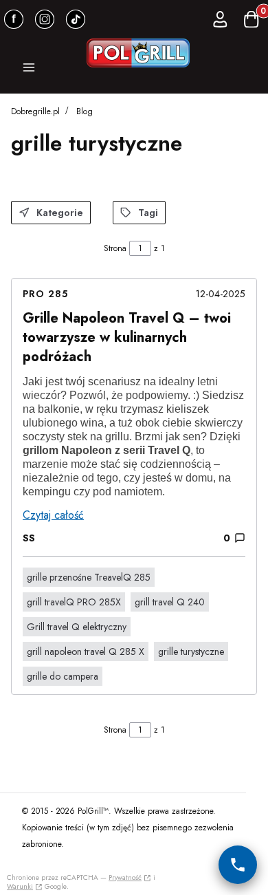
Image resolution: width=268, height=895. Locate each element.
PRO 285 (45, 294)
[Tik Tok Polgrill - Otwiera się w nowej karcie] (75, 19)
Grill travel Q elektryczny (76, 627)
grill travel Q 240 (170, 602)
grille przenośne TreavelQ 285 (88, 577)
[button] (29, 69)
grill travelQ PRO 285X (74, 602)
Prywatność (125, 877)
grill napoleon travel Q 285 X (85, 651)
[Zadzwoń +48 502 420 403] (238, 864)
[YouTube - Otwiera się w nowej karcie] (44, 19)
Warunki (20, 886)
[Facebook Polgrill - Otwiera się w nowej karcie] (13, 19)
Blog (84, 111)
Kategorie (59, 212)
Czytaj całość (53, 515)
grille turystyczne (191, 651)
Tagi (148, 212)
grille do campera (62, 676)
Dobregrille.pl (35, 111)
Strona (115, 248)
